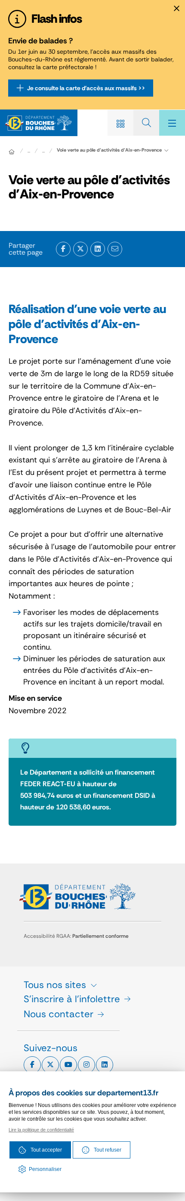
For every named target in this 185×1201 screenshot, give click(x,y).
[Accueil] (12, 151)
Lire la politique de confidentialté (41, 1129)
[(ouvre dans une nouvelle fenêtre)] (63, 249)
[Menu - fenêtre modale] (172, 123)
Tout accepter (46, 1150)
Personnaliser (45, 1169)
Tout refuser (107, 1150)
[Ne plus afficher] (176, 8)
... (29, 151)
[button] (115, 249)
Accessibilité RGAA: (76, 936)
